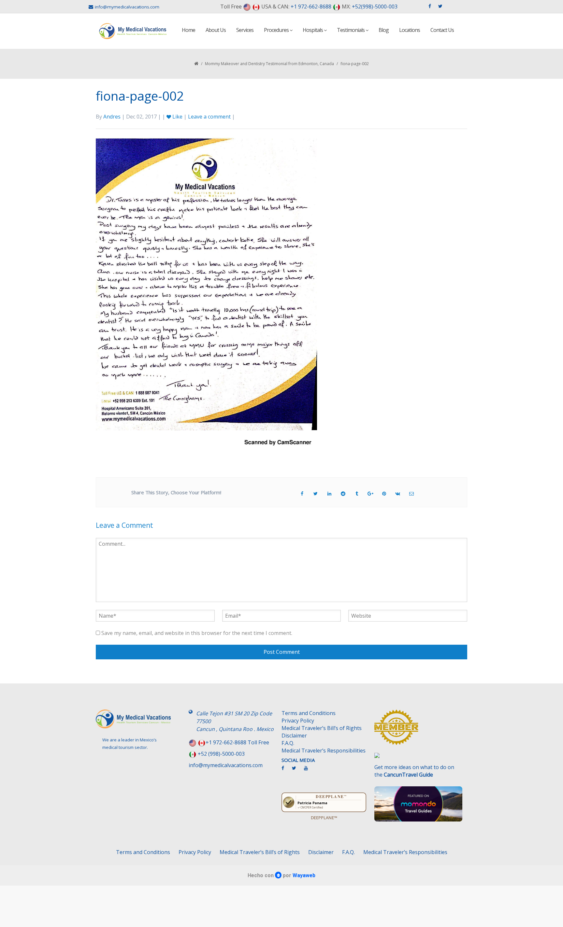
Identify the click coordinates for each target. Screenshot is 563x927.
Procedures (277, 30)
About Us (216, 30)
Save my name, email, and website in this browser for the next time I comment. (196, 633)
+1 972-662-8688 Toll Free (237, 742)
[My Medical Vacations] (133, 31)
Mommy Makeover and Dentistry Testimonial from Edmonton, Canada (269, 63)
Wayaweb (304, 875)
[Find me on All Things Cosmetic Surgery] (418, 730)
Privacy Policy (298, 720)
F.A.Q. (288, 743)
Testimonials (351, 30)
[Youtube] (309, 771)
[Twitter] (297, 771)
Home (188, 30)
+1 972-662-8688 (311, 6)
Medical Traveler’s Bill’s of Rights (322, 728)
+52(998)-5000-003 (374, 6)
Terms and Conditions (309, 713)
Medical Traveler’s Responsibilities (324, 750)
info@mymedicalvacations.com (127, 7)
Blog (384, 30)
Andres (112, 116)
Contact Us (442, 30)
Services (244, 30)
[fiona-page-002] (206, 292)
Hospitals (313, 30)
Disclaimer (294, 735)
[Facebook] (286, 771)
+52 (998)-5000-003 (221, 753)
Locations (409, 30)
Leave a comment (209, 116)
